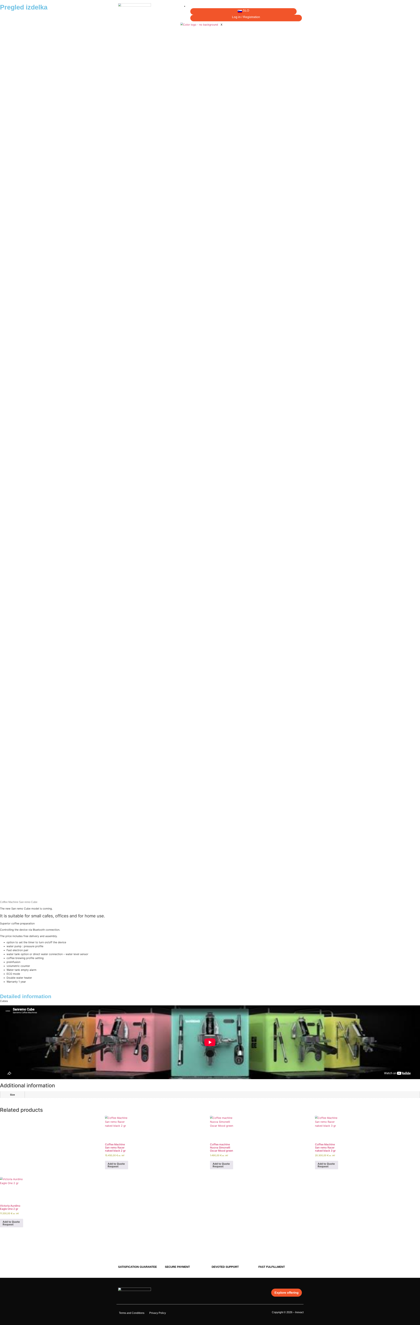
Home (193, 6)
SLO (246, 10)
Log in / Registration (246, 17)
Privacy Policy (157, 1313)
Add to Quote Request (221, 1165)
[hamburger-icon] (299, 7)
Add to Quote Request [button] (116, 1165)
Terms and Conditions (131, 1313)
